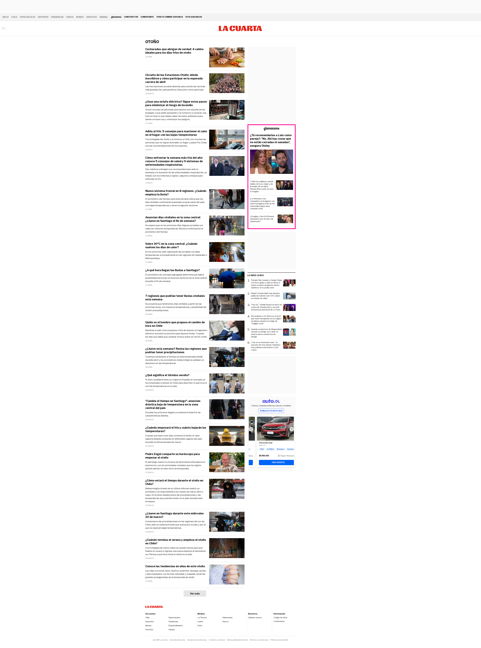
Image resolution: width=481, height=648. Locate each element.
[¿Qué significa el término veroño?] (227, 383)
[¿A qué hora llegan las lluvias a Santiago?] (227, 279)
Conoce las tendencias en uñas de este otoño (175, 566)
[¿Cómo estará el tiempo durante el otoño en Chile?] (227, 489)
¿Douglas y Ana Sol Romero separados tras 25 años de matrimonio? (262, 219)
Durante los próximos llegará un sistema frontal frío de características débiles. (173, 414)
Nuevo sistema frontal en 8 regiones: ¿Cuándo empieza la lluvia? (175, 192)
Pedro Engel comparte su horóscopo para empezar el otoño (172, 455)
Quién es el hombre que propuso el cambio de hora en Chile (175, 324)
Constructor (131, 16)
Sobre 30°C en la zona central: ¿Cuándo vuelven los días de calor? (171, 245)
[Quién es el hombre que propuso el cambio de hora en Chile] (227, 331)
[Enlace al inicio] (271, 129)
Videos (70, 17)
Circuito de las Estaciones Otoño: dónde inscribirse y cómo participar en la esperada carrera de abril (174, 78)
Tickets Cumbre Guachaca (169, 16)
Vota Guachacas (193, 16)
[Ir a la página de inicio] (240, 28)
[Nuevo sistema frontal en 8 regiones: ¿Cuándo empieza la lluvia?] (227, 199)
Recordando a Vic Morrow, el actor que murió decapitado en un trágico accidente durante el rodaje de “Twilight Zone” (266, 320)
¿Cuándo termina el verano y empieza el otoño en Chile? (175, 541)
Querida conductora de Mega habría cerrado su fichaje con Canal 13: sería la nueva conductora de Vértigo (266, 333)
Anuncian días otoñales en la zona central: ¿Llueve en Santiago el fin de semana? (173, 219)
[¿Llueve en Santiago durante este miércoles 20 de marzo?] (227, 522)
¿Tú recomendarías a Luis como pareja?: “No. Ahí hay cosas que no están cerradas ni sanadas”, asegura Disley (271, 141)
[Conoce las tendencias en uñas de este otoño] (227, 575)
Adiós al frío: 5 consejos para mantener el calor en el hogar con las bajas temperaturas (176, 133)
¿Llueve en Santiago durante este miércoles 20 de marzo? (174, 515)
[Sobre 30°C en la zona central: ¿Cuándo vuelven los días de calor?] (227, 252)
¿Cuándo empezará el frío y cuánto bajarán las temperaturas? (175, 429)
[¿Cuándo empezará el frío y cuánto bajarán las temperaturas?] (227, 436)
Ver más (195, 593)
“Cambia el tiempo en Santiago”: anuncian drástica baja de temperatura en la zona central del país (172, 404)
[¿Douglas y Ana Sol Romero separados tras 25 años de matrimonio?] (285, 219)
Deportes (43, 17)
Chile (14, 17)
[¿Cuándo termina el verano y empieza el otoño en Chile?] (227, 548)
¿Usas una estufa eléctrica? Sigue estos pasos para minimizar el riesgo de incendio (176, 103)
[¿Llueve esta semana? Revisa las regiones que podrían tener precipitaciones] (227, 357)
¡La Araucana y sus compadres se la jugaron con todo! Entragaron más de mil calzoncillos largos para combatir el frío (262, 203)
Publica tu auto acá (271, 410)
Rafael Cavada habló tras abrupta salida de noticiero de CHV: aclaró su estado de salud (265, 296)
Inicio (6, 17)
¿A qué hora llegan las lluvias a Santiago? (172, 270)
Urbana (103, 17)
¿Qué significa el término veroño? (167, 375)
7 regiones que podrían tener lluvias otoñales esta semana (175, 297)
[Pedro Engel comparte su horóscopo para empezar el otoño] (227, 462)
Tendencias (57, 17)
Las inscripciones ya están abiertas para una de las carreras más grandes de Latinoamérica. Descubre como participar (175, 88)
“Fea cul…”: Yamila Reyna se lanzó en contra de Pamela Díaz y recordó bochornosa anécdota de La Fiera (266, 307)
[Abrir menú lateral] (4, 28)
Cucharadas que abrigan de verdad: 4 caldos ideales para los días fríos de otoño (174, 50)
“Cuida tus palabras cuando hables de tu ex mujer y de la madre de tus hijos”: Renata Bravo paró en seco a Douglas (262, 186)
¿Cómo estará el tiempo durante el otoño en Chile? (174, 482)
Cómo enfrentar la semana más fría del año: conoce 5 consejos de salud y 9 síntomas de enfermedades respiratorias (174, 161)
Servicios (91, 17)
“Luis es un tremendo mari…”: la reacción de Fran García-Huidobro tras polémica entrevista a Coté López (265, 346)
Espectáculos (27, 17)
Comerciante (147, 16)
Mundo (80, 17)
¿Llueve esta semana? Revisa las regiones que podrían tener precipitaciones (176, 350)
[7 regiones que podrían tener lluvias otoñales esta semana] (227, 304)
